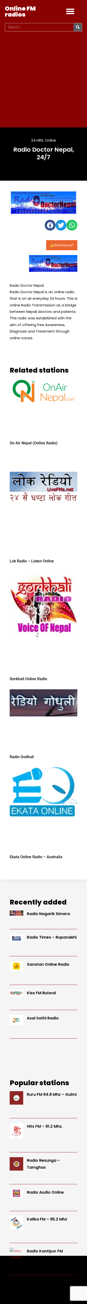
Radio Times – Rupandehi (52, 937)
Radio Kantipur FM (45, 1251)
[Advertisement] (43, 79)
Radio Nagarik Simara (48, 914)
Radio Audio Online (45, 1192)
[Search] (77, 27)
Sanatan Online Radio (48, 964)
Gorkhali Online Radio (28, 679)
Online (50, 140)
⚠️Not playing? (61, 245)
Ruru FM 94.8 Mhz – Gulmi (52, 1094)
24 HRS (37, 140)
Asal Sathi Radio (43, 1018)
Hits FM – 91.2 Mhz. (45, 1126)
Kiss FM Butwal (41, 993)
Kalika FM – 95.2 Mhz (47, 1219)
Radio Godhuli (22, 757)
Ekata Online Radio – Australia (36, 857)
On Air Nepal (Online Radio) (34, 443)
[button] (70, 11)
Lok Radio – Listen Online (32, 561)
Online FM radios (20, 11)
